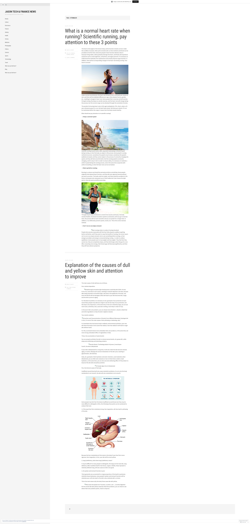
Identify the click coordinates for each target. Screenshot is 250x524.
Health (6, 35)
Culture (6, 22)
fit (69, 53)
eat (67, 53)
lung (70, 287)
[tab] (3, 5)
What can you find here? (10, 66)
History (6, 39)
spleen (73, 287)
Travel (6, 62)
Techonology (8, 59)
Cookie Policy (24, 521)
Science (7, 52)
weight (72, 54)
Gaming (6, 32)
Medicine (7, 42)
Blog (6, 69)
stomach (73, 53)
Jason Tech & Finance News (20, 11)
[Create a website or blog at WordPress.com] (69, 509)
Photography (8, 45)
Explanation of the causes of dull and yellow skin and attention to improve (97, 271)
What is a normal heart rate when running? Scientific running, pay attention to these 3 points (97, 36)
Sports (6, 55)
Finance (7, 29)
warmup (68, 54)
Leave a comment (71, 57)
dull (68, 287)
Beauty (6, 18)
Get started (135, 1)
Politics (7, 49)
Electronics (7, 25)
